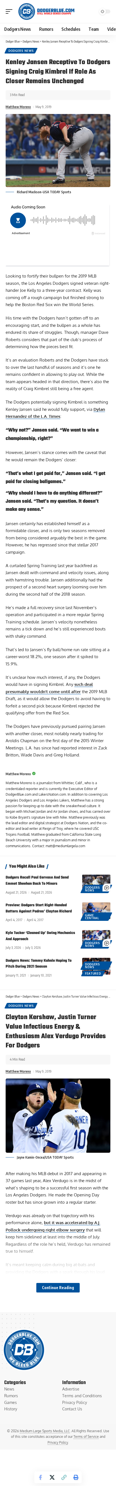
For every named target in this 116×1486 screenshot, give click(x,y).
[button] (10, 11)
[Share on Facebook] (40, 1477)
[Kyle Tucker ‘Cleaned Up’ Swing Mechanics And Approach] (96, 938)
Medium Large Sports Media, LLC (45, 1431)
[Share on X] (52, 1477)
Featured (93, 973)
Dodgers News (21, 50)
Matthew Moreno (18, 107)
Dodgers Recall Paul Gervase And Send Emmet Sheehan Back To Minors (37, 881)
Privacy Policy (58, 1442)
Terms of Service (86, 1436)
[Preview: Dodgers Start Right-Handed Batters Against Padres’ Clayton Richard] (96, 910)
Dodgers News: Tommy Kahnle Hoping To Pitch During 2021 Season (39, 964)
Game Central (92, 917)
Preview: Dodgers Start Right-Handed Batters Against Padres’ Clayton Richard (39, 908)
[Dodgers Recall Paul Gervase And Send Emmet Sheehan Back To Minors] (96, 883)
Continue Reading (58, 1287)
